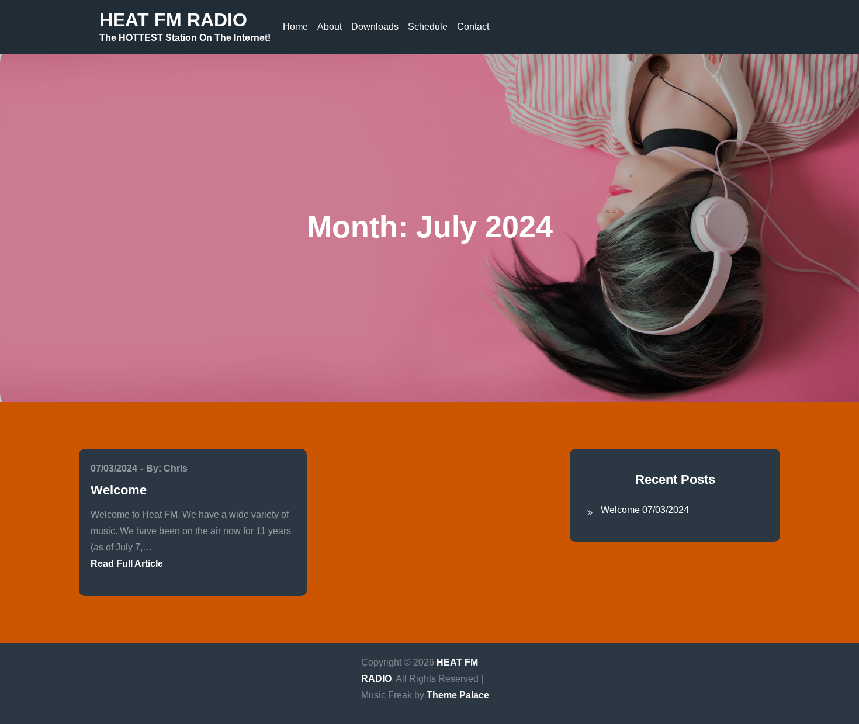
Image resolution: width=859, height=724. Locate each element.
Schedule (428, 27)
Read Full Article (127, 564)
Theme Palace (458, 695)
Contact (473, 27)
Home (295, 27)
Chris (176, 468)
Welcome (119, 490)
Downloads (375, 27)
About (329, 27)
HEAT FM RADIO (173, 19)
